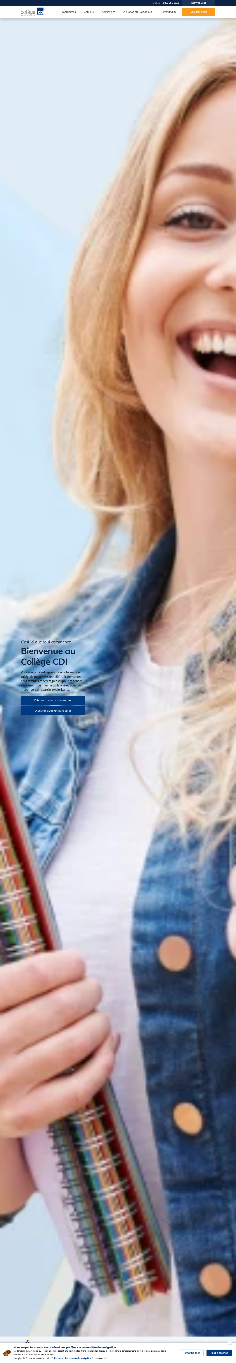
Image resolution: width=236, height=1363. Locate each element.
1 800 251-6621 (171, 2)
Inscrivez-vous (198, 2)
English (156, 2)
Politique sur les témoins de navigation (71, 1358)
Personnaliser (191, 1353)
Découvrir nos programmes (53, 700)
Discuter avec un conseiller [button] (53, 710)
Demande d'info (198, 11)
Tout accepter (219, 1353)
